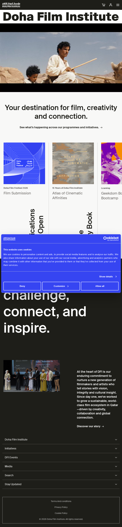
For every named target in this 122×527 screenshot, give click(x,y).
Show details (106, 276)
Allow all (99, 286)
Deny (22, 286)
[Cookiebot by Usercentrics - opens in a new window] (106, 239)
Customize (59, 286)
